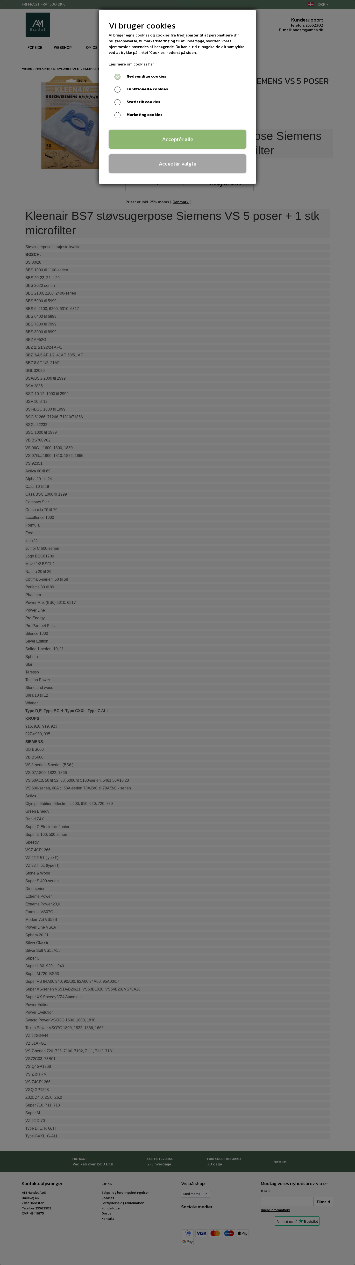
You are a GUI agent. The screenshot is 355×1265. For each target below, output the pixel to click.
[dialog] (177, 632)
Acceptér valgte (177, 163)
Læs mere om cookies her (131, 64)
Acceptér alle (177, 139)
